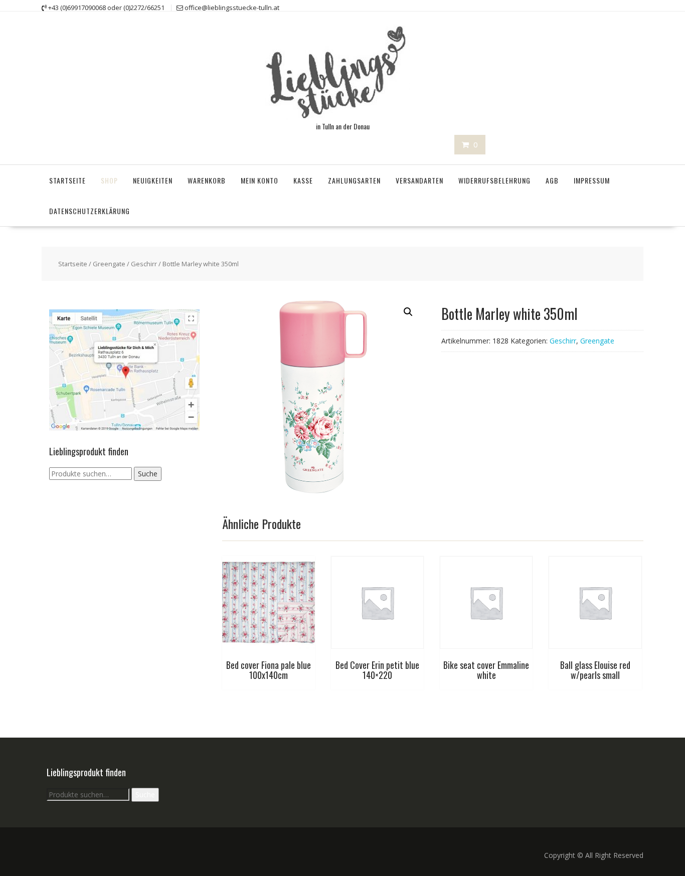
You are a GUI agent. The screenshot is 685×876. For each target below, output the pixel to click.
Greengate (109, 263)
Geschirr (144, 263)
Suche (147, 473)
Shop (109, 180)
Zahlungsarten (354, 180)
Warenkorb (207, 180)
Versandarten (419, 180)
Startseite (67, 180)
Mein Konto (259, 180)
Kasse (303, 180)
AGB (552, 180)
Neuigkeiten (153, 180)
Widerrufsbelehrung (494, 180)
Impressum (592, 180)
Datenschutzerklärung (89, 211)
